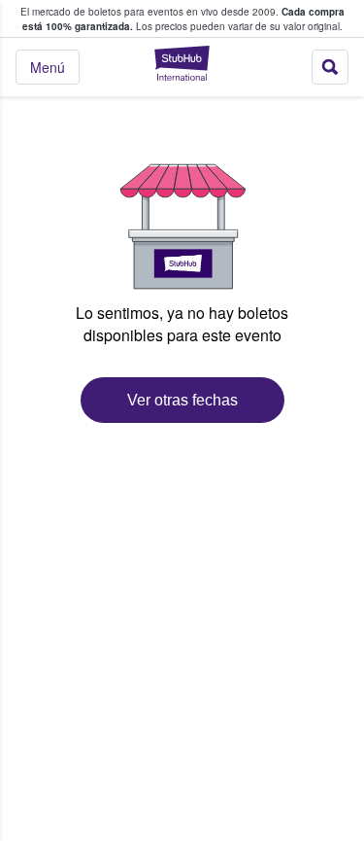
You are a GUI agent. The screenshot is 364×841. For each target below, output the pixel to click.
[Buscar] (330, 67)
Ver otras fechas (182, 400)
